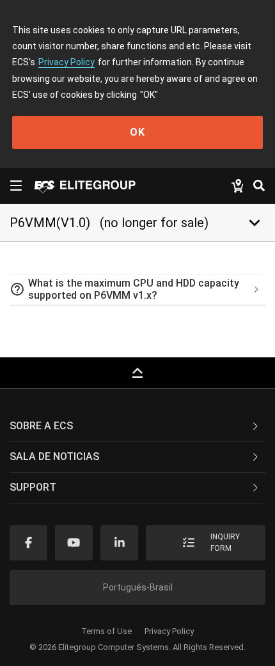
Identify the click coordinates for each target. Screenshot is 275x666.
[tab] (137, 289)
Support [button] (33, 487)
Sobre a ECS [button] (41, 426)
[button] (137, 289)
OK (137, 132)
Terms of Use (106, 631)
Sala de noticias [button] (54, 456)
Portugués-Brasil (138, 587)
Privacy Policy (66, 62)
